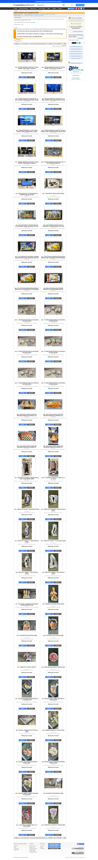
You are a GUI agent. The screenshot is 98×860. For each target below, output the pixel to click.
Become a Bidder (54, 844)
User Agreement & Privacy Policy (20, 857)
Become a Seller (54, 846)
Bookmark (31, 77)
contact (54, 8)
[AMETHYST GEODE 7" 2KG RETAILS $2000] (53, 530)
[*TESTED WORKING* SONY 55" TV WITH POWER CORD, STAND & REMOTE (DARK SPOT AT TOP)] (53, 120)
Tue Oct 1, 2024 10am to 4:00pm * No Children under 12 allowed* (32, 15)
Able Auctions (76, 71)
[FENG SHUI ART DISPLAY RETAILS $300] (53, 657)
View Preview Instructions (76, 46)
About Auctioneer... (76, 77)
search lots (33, 8)
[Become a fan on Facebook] (84, 8)
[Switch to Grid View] (63, 46)
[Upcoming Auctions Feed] (76, 8)
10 (58, 43)
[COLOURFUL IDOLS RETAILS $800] (27, 625)
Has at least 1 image (73, 40)
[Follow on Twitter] (81, 8)
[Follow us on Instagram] (79, 8)
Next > (50, 43)
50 (62, 43)
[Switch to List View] (65, 46)
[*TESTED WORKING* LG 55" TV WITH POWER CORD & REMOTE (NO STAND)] (27, 120)
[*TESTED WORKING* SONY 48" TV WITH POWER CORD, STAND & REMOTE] (27, 151)
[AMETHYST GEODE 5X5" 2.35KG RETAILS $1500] (53, 499)
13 (44, 43)
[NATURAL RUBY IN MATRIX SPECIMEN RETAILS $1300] (53, 751)
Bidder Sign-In (33, 846)
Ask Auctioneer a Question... (76, 63)
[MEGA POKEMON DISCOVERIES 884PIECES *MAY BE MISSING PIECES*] (53, 278)
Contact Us (16, 848)
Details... (22, 77)
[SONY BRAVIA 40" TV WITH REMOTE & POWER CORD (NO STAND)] (27, 183)
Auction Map (32, 849)
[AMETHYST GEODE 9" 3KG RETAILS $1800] (27, 499)
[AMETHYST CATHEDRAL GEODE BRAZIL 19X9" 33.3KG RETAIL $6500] (27, 467)
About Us (16, 846)
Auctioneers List (33, 852)
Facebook (42, 846)
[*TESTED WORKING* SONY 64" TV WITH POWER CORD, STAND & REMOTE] (27, 57)
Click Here (33, 22)
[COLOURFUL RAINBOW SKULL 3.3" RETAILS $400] (27, 814)
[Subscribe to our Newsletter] (71, 8)
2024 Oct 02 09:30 (18, 40)
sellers (60, 8)
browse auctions (23, 8)
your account (42, 8)
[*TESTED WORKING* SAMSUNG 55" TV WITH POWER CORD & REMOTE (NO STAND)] (53, 88)
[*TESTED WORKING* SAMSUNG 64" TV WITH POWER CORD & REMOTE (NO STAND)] (27, 88)
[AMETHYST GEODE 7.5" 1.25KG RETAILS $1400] (27, 530)
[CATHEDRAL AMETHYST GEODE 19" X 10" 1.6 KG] (53, 467)
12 (42, 43)
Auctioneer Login (54, 848)
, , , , (43, 14)
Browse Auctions (33, 848)
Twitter (41, 847)
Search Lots (32, 847)
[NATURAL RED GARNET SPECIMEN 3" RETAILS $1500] (53, 688)
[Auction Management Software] (78, 853)
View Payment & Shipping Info (76, 53)
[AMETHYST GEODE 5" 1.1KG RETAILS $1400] (53, 562)
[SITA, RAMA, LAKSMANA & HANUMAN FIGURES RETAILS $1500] (27, 593)
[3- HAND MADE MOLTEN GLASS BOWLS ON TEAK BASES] (27, 309)
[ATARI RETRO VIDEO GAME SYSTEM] (53, 183)
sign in (72, 5)
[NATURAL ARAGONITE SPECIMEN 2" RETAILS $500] (27, 751)
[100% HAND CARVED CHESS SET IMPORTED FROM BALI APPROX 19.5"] (27, 404)
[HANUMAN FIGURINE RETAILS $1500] (53, 593)
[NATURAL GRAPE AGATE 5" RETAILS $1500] (27, 720)
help (49, 8)
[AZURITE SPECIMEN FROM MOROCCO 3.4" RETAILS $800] (27, 688)
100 (65, 43)
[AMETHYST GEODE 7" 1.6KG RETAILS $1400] (27, 562)
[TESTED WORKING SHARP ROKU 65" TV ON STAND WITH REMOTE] (53, 151)
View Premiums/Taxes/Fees (76, 51)
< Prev (16, 43)
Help (15, 847)
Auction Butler (33, 851)
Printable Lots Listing (76, 58)
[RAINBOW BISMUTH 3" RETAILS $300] (53, 720)
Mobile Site (16, 849)
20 (60, 43)
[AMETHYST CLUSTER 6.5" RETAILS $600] (53, 814)
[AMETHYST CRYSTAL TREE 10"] (27, 657)
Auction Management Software (78, 854)
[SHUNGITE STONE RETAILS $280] (53, 783)
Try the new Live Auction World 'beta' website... (49, 1)
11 (39, 43)
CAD (22, 14)
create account (80, 5)
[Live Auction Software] (78, 849)
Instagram (42, 848)
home (15, 8)
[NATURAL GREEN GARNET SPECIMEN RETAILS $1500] (27, 783)
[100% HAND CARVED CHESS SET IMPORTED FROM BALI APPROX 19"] (27, 436)
